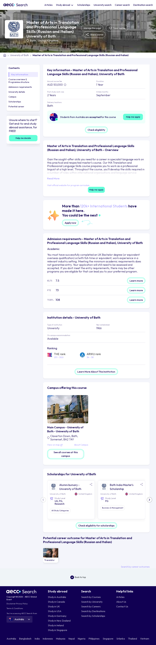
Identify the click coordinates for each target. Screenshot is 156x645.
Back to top (80, 577)
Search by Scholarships (93, 615)
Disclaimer (11, 603)
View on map (53, 445)
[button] (149, 499)
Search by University (92, 601)
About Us (121, 601)
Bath (33, 40)
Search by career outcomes (135, 566)
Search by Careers (91, 606)
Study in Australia (57, 597)
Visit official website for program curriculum (68, 185)
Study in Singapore (57, 630)
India (37, 638)
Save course (119, 28)
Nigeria (82, 638)
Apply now (70, 222)
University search (103, 4)
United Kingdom (48, 40)
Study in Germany (57, 615)
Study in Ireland (56, 625)
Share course (96, 34)
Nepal (71, 638)
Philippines (94, 638)
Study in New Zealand (59, 620)
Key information (19, 74)
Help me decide (23, 138)
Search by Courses (91, 597)
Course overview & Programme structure (19, 81)
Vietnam (145, 638)
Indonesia (48, 638)
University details (17, 92)
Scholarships (83, 4)
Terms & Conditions (15, 608)
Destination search (143, 4)
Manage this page (92, 28)
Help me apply (133, 116)
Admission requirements (20, 87)
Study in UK (54, 606)
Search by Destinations (93, 611)
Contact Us (122, 606)
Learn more (136, 280)
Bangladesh (25, 638)
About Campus (81, 445)
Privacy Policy (22, 603)
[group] (50, 555)
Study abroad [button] (63, 4)
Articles (48, 4)
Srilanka (120, 638)
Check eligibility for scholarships (96, 525)
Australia (11, 638)
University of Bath (41, 36)
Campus (12, 96)
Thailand (132, 638)
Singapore (108, 638)
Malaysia (61, 638)
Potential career (16, 106)
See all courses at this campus (66, 454)
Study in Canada (56, 601)
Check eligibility (96, 129)
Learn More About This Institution (96, 371)
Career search (122, 4)
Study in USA (54, 611)
